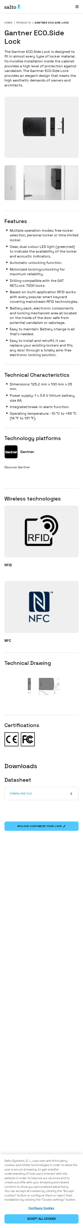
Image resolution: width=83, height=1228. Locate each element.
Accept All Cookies (41, 1219)
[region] (41, 1191)
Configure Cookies (41, 1208)
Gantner (27, 451)
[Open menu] (77, 6)
